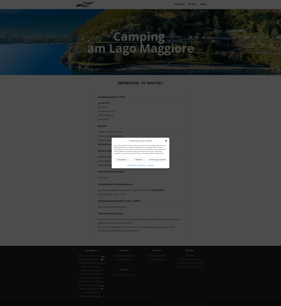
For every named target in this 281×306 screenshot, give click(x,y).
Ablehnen (138, 159)
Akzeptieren (121, 159)
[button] (166, 141)
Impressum (150, 165)
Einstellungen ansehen (157, 159)
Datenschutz (142, 165)
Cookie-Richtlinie (132, 165)
